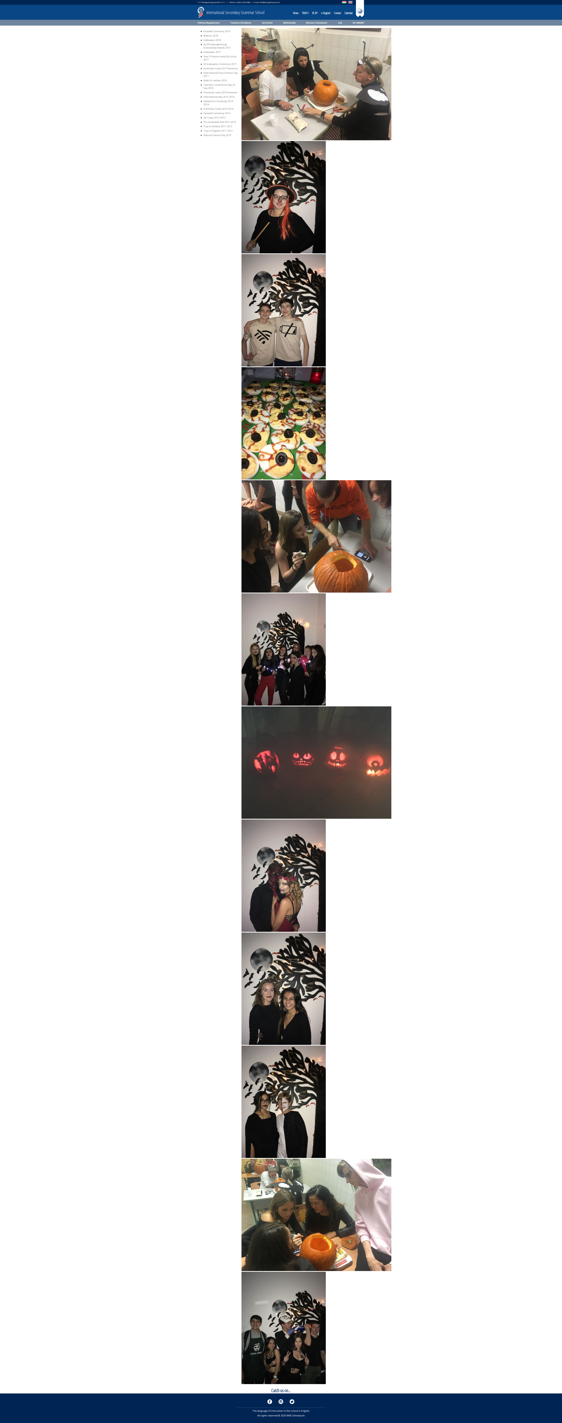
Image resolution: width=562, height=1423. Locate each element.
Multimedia (289, 22)
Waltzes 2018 (210, 35)
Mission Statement (316, 22)
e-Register (326, 13)
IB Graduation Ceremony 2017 (220, 64)
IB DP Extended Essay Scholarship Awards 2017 (217, 46)
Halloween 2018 (212, 40)
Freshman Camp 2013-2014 (218, 108)
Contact (337, 13)
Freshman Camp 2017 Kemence (220, 68)
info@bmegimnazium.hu (270, 2)
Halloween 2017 (212, 52)
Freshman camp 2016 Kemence (220, 92)
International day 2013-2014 (218, 96)
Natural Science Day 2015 (217, 135)
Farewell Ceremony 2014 (216, 113)
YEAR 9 (305, 13)
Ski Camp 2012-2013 (214, 117)
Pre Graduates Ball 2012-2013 (219, 122)
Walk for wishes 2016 (215, 80)
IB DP (315, 13)
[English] (350, 4)
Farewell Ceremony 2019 (216, 31)
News (296, 13)
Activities (267, 22)
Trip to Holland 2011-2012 (217, 126)
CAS (340, 22)
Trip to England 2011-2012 (218, 130)
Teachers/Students (240, 22)
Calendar (349, 13)
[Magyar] (344, 4)
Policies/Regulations (209, 22)
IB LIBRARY (358, 22)
